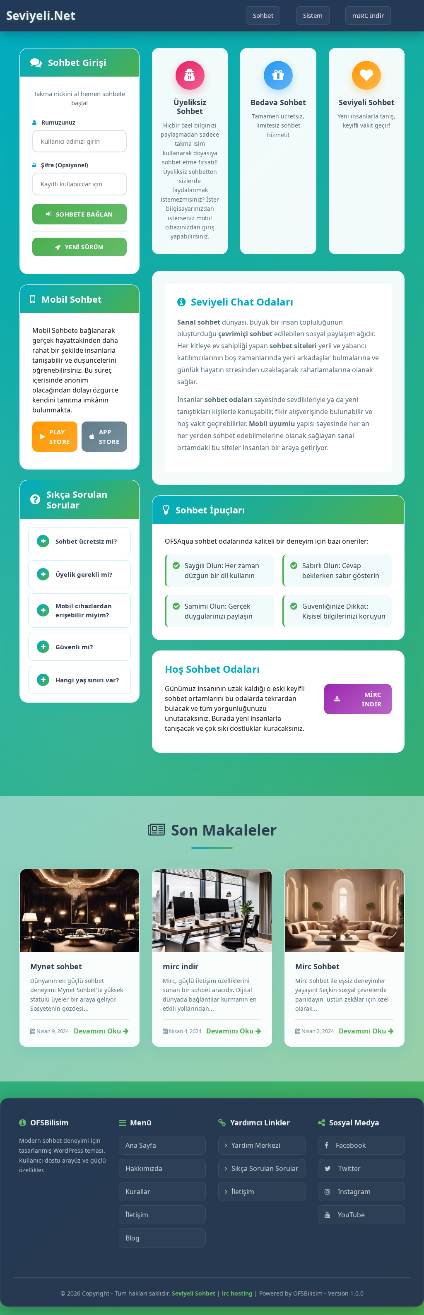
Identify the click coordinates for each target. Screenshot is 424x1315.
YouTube (351, 1214)
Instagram (354, 1191)
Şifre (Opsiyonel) (63, 165)
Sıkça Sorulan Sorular (265, 1168)
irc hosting (237, 1293)
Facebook (351, 1145)
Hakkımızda (143, 1168)
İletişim (136, 1214)
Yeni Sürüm (84, 247)
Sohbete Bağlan (84, 214)
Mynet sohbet (56, 966)
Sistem (313, 15)
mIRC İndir (368, 15)
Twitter (349, 1168)
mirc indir (180, 966)
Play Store (59, 437)
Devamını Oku (98, 1031)
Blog (132, 1238)
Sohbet (263, 15)
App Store (109, 437)
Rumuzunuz (57, 122)
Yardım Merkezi (255, 1145)
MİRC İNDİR (372, 699)
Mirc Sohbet (317, 966)
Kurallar (137, 1191)
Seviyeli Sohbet (193, 1293)
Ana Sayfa (140, 1145)
